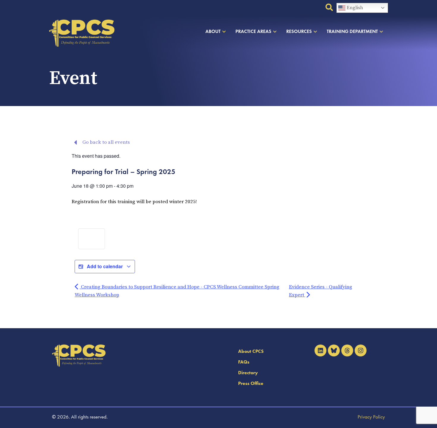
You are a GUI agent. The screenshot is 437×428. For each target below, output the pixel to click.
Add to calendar (105, 266)
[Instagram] (361, 350)
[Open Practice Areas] (275, 31)
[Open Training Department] (381, 31)
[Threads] (347, 350)
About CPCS (251, 351)
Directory (248, 372)
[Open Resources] (315, 31)
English (354, 8)
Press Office (250, 383)
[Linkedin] (320, 350)
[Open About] (224, 31)
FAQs (243, 362)
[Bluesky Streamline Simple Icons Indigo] (334, 350)
